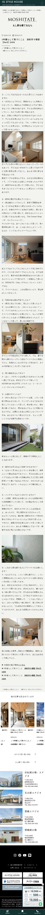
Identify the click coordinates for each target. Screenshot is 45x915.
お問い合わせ (14, 868)
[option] (22, 723)
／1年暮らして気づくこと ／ (10, 689)
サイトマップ (28, 868)
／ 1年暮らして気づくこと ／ (13, 48)
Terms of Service (17, 902)
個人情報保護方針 (16, 865)
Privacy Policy (6, 902)
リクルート (31, 865)
